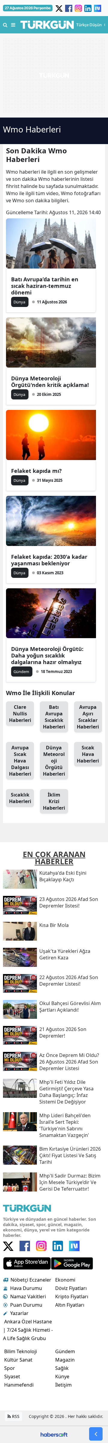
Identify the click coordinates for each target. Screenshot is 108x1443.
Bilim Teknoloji (20, 1351)
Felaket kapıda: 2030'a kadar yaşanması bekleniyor (49, 560)
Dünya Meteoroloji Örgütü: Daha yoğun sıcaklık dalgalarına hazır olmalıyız (47, 655)
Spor (9, 1368)
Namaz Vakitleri (28, 1296)
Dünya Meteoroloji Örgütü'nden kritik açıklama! (50, 381)
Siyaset (12, 1376)
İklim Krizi (54, 801)
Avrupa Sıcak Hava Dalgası (20, 760)
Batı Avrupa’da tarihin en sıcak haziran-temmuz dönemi (44, 286)
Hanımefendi (19, 1385)
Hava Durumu (26, 1288)
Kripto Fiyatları (71, 1296)
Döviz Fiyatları (71, 1288)
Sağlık (62, 1368)
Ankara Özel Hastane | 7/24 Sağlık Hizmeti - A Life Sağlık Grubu (28, 1330)
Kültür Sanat (18, 1359)
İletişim (63, 1385)
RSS (15, 1416)
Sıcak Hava (88, 754)
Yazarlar (19, 1313)
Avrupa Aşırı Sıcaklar (88, 717)
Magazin (65, 1359)
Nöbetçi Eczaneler (30, 1280)
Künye (62, 1376)
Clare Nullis (20, 713)
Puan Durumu (26, 1305)
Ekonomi (65, 1280)
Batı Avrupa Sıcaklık (54, 717)
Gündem (65, 1351)
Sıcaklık (20, 798)
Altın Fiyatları (69, 1305)
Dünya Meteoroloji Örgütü (54, 760)
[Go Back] (96, 1434)
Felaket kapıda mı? (36, 470)
